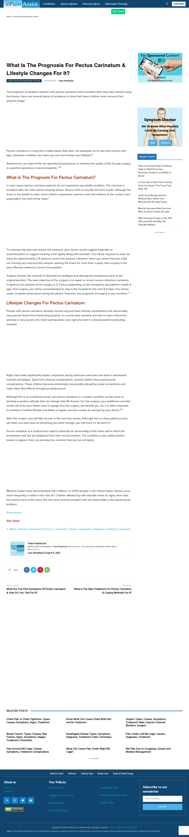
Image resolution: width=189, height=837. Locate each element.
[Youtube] (31, 800)
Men (152, 142)
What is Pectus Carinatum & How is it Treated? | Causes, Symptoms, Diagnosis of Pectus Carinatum (70, 529)
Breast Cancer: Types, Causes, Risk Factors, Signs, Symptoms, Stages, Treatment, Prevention (26, 737)
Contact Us (9, 791)
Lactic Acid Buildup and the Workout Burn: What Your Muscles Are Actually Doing (152, 198)
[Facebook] (27, 570)
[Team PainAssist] (17, 549)
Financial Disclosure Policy (113, 795)
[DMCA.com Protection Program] (13, 810)
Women (165, 142)
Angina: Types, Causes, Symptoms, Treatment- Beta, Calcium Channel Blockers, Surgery (146, 722)
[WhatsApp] (47, 570)
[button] (167, 3)
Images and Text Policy (61, 795)
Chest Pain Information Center (25, 17)
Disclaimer (123, 827)
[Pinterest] (40, 570)
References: (13, 512)
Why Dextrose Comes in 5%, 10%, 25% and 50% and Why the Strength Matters (155, 221)
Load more (159, 232)
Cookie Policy (107, 802)
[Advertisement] (69, 40)
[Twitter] (33, 570)
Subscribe (162, 807)
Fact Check (118, 11)
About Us (8, 787)
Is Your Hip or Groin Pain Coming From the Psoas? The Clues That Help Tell (155, 185)
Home (9, 17)
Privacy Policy (56, 787)
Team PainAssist (65, 81)
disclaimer (35, 549)
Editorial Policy (56, 803)
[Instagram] (15, 800)
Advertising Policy (109, 787)
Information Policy (58, 810)
